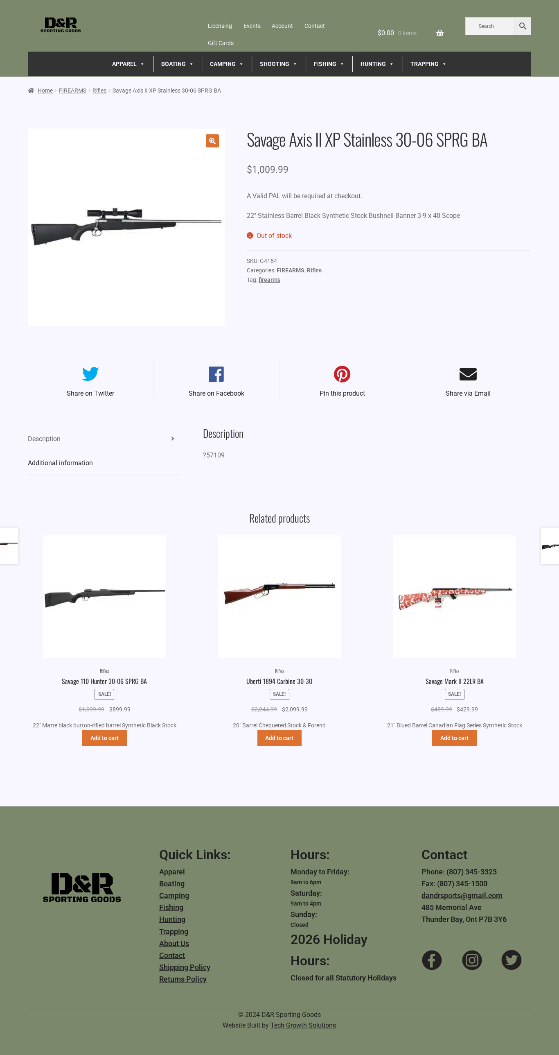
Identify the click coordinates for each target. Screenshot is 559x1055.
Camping (174, 895)
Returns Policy (183, 979)
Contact (314, 26)
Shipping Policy (184, 967)
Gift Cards (221, 43)
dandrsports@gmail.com (462, 895)
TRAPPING (424, 64)
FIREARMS (72, 90)
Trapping (173, 931)
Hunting (172, 919)
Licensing (220, 26)
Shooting (274, 64)
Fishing (171, 907)
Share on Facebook (216, 393)
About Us (174, 943)
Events (252, 26)
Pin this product (342, 393)
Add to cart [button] (104, 738)
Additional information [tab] (60, 463)
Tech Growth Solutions (303, 1025)
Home (45, 90)
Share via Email (468, 393)
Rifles (99, 90)
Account (282, 26)
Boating (172, 883)
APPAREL (124, 64)
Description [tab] (44, 439)
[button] (212, 140)
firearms (269, 279)
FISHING (325, 64)
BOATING (173, 64)
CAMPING (223, 64)
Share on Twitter (90, 393)
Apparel (172, 871)
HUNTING (373, 64)
